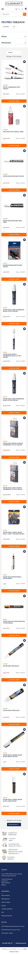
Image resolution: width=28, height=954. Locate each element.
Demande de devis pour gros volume (10, 929)
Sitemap (3, 905)
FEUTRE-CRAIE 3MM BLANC (11, 666)
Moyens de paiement (6, 915)
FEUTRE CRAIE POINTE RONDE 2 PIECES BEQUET (12, 577)
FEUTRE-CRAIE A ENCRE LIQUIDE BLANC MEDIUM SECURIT (12, 755)
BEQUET (5, 575)
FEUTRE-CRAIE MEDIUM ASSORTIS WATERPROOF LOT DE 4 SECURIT (13, 444)
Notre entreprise (5, 895)
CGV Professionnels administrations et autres (12, 926)
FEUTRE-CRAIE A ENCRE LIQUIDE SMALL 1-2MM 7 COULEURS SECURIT (13, 533)
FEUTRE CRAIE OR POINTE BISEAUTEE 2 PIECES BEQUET (14, 622)
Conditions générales (6, 909)
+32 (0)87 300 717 (7, 943)
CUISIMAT (5, 85)
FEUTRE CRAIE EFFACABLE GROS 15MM (12, 221)
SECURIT (5, 263)
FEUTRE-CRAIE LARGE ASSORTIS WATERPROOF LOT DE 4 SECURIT (12, 488)
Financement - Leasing (7, 933)
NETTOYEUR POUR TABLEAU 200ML (13, 131)
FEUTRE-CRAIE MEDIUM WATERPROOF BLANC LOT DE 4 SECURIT (12, 355)
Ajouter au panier (14, 101)
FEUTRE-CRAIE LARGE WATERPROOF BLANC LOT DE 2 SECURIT (13, 310)
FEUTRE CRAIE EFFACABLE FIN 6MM (13, 176)
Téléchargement (5, 899)
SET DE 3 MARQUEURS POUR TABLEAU (11, 87)
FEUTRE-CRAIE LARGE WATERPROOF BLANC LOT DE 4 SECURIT (13, 399)
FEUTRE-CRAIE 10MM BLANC (11, 710)
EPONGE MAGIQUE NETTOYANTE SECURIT (12, 266)
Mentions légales (5, 902)
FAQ (2, 912)
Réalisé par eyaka (14, 951)
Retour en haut (14, 824)
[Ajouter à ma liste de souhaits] (24, 61)
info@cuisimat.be (21, 943)
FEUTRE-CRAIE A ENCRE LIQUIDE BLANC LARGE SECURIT (12, 800)
